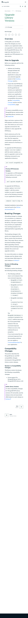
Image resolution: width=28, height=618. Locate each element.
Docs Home (7, 11)
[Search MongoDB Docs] (20, 6)
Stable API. (11, 116)
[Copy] (22, 163)
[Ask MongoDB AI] (23, 6)
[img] (6, 34)
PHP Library (18, 11)
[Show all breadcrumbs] (13, 11)
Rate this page (8, 31)
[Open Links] (25, 2)
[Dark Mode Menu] (25, 6)
